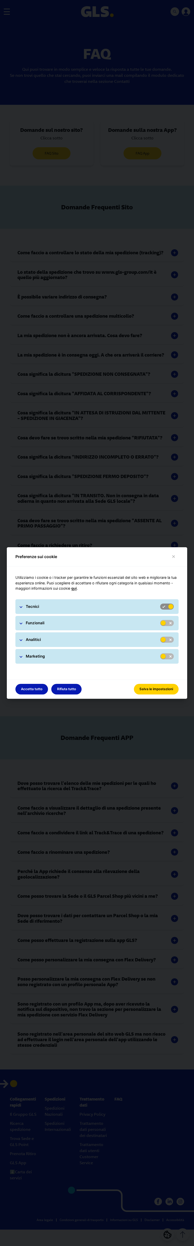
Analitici (33, 639)
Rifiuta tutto (66, 689)
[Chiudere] (174, 557)
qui (74, 588)
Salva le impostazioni (156, 689)
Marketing (35, 656)
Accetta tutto (31, 689)
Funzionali (35, 622)
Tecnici (32, 606)
